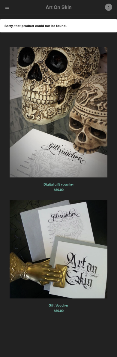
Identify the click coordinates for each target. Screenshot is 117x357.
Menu (7, 7)
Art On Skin (59, 7)
